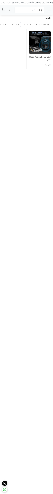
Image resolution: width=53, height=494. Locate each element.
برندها (29, 24)
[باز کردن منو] (49, 10)
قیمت (17, 24)
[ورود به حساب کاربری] (10, 10)
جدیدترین (42, 24)
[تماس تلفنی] (4, 483)
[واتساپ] (4, 489)
